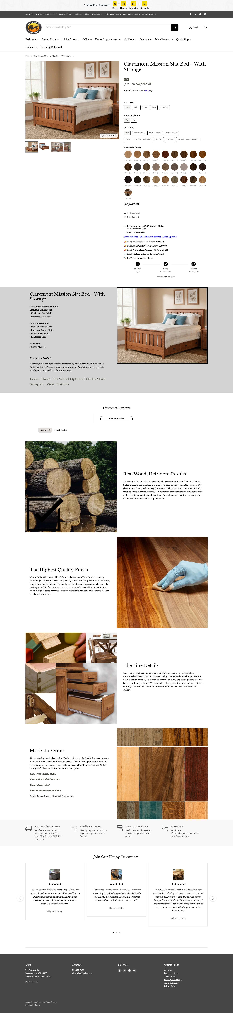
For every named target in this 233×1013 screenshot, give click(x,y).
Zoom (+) (128, 160)
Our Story (29, 14)
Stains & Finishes (65, 14)
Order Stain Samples (113, 14)
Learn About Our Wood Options (57, 379)
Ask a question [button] (116, 419)
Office (86, 39)
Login (196, 27)
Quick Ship (182, 39)
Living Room (70, 39)
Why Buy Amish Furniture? (46, 14)
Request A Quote (171, 973)
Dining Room (49, 39)
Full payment (133, 213)
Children (129, 39)
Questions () (61, 430)
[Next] (213, 898)
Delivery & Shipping (173, 980)
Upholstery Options (82, 14)
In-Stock (30, 47)
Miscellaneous (163, 39)
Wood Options (97, 14)
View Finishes (57, 384)
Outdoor (145, 39)
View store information (136, 232)
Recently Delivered (51, 47)
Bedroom (31, 39)
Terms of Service (171, 983)
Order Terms (169, 976)
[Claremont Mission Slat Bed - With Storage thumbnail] (31, 147)
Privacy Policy (170, 986)
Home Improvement (107, 39)
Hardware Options (149, 14)
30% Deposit (133, 217)
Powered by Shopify (33, 1005)
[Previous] (20, 898)
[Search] (174, 27)
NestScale (171, 276)
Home (28, 56)
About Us (168, 970)
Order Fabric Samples (131, 14)
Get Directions (31, 982)
